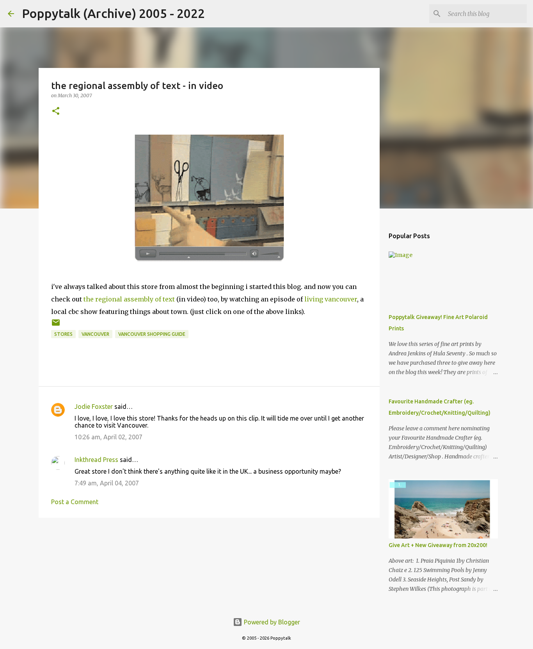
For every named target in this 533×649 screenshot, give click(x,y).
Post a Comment (74, 501)
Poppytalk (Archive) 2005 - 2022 (113, 13)
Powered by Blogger (271, 622)
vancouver (95, 334)
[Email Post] (55, 325)
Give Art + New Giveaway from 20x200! (438, 545)
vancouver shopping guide (151, 334)
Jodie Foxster (94, 406)
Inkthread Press (96, 459)
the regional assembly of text (129, 299)
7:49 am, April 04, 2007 (107, 483)
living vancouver (330, 299)
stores (63, 334)
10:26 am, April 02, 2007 (108, 436)
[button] (55, 111)
